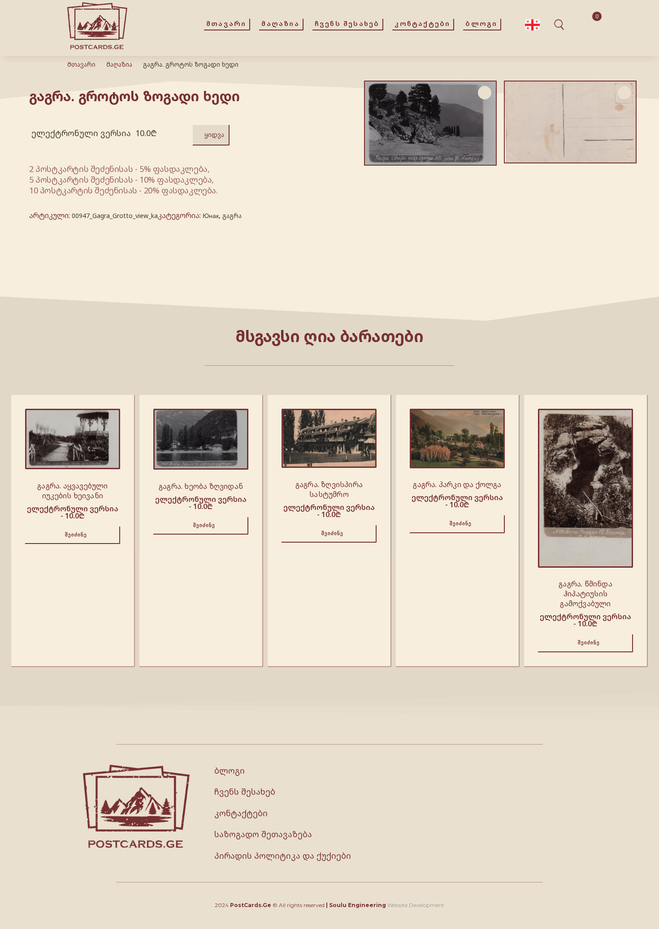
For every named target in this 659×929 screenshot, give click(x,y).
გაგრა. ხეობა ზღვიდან (201, 486)
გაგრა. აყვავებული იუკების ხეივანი (72, 491)
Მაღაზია (119, 64)
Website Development (415, 905)
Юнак (211, 215)
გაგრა (232, 215)
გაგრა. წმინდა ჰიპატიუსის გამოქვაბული (585, 593)
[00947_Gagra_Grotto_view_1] (570, 122)
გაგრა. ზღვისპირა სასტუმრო (329, 489)
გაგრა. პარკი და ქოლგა (457, 484)
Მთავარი (81, 64)
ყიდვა (214, 134)
